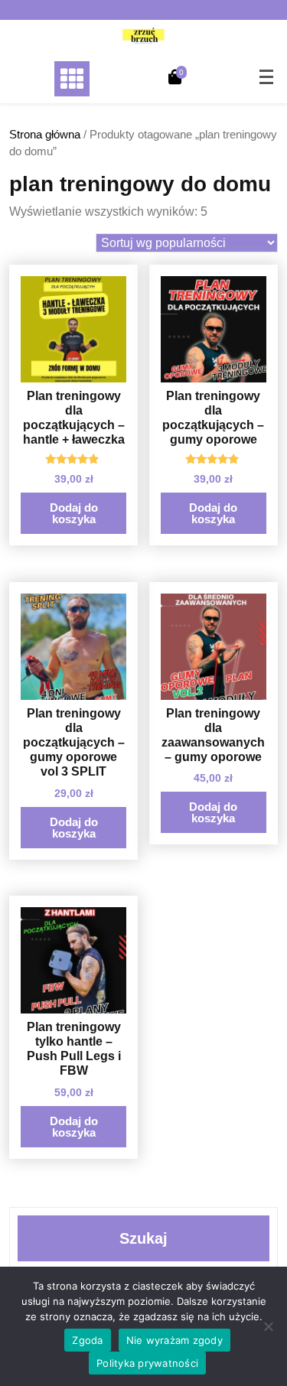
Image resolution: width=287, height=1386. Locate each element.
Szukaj (143, 1238)
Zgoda (87, 1340)
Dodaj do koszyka (74, 513)
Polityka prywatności (147, 1363)
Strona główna (44, 135)
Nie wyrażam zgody (174, 1340)
